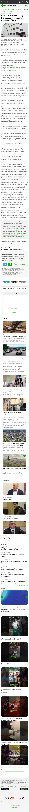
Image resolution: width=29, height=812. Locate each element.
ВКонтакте (6, 235)
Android (19, 221)
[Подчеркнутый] (10, 293)
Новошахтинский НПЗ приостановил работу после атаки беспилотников (13, 444)
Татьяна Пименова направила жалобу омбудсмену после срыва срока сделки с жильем (14, 414)
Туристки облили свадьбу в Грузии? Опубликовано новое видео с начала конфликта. (11, 690)
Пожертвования (24, 786)
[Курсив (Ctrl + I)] (7, 293)
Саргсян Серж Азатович (10, 538)
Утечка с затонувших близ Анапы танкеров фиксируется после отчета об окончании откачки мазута (14, 609)
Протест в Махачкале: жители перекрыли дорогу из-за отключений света (13, 665)
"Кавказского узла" (14, 67)
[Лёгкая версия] (7, 1)
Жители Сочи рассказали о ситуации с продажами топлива (14, 359)
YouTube (22, 236)
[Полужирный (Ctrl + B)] (4, 293)
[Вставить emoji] (16, 293)
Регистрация (14, 308)
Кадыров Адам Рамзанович (10, 518)
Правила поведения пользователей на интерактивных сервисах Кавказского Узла (14, 802)
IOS (23, 221)
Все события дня (23, 585)
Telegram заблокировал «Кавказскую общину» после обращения (11, 719)
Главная (3, 11)
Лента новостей (10, 11)
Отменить (14, 312)
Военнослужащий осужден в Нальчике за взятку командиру (13, 575)
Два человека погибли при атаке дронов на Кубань (14, 469)
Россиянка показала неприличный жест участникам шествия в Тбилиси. (12, 768)
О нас (2, 786)
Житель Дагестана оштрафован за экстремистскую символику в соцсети (12, 568)
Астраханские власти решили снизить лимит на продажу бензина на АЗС (14, 390)
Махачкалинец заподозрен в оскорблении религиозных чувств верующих (13, 582)
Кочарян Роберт (7, 499)
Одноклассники (13, 235)
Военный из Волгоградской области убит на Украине (14, 562)
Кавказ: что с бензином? (9, 9)
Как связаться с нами (12, 786)
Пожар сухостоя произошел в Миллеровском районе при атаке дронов (14, 335)
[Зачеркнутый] (13, 293)
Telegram (15, 228)
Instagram (23, 233)
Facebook (18, 233)
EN (4, 1)
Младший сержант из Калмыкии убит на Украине (13, 555)
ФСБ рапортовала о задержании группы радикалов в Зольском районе (12, 548)
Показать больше (14, 772)
